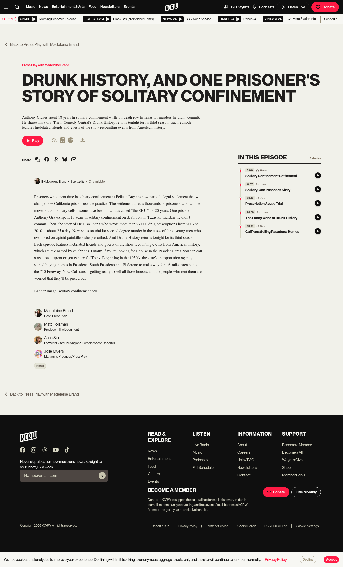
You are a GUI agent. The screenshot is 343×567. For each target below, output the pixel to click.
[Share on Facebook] (46, 160)
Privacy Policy (185, 526)
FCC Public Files (273, 526)
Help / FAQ (245, 460)
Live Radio (201, 445)
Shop (286, 467)
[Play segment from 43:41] (240, 226)
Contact (244, 475)
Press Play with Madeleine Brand (45, 65)
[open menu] (7, 7)
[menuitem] (83, 140)
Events (129, 7)
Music (30, 7)
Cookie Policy (244, 526)
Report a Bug (160, 526)
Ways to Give (292, 460)
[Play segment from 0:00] (240, 171)
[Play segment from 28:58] (240, 213)
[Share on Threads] (55, 160)
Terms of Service (214, 526)
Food (92, 7)
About (242, 445)
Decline (308, 560)
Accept (331, 560)
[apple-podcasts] (63, 141)
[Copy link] (37, 160)
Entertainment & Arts (68, 7)
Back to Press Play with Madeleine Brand (44, 44)
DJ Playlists (240, 7)
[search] (18, 7)
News (43, 7)
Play (35, 140)
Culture (154, 474)
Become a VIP (293, 452)
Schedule (330, 19)
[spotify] (71, 141)
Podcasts (266, 7)
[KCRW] (28, 441)
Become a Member (297, 445)
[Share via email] (73, 160)
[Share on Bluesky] (64, 160)
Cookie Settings (307, 526)
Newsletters (110, 7)
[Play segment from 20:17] (240, 198)
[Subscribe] (102, 475)
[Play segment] (318, 175)
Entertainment (159, 458)
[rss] (54, 141)
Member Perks (293, 475)
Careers (243, 452)
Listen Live (296, 7)
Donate (329, 7)
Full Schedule (203, 467)
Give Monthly (306, 492)
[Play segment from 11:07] (240, 185)
